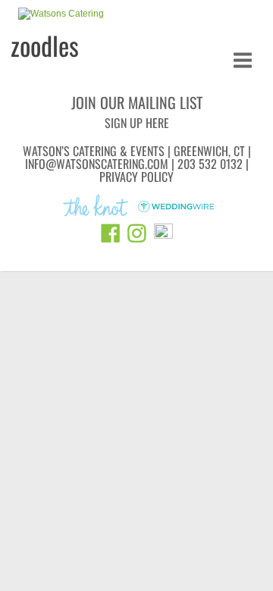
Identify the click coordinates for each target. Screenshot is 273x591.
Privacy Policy (136, 176)
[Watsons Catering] (60, 14)
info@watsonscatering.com (96, 164)
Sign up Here (137, 123)
